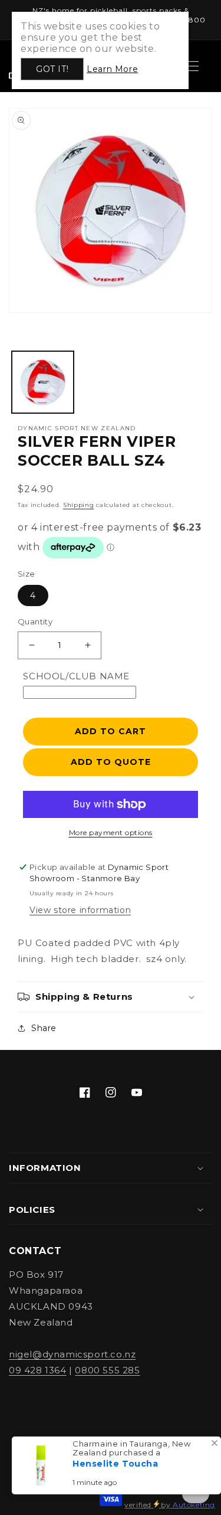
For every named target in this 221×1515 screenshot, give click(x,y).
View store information (80, 910)
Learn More (112, 69)
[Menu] (193, 66)
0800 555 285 (107, 1370)
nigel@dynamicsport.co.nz (72, 1354)
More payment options (111, 832)
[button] (110, 997)
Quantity (35, 621)
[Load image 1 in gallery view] (43, 382)
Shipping (78, 505)
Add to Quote (111, 762)
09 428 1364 (38, 1370)
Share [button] (44, 1028)
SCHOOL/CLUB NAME (76, 676)
